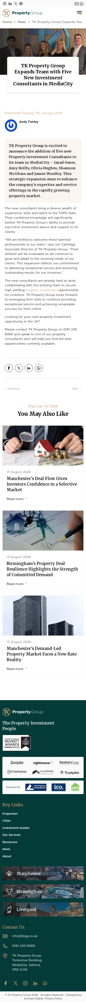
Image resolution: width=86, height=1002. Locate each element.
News (22, 21)
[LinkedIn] (10, 3)
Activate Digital (33, 998)
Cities (6, 820)
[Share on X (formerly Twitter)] (19, 368)
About (6, 856)
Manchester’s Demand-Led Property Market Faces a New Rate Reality (42, 654)
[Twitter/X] (15, 3)
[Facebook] (21, 3)
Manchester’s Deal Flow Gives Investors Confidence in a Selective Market (42, 484)
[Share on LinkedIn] (29, 368)
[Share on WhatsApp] (39, 368)
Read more (17, 498)
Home (7, 21)
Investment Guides (16, 827)
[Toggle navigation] (79, 13)
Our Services (11, 834)
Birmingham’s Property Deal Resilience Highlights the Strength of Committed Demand (42, 569)
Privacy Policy (53, 998)
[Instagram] (4, 3)
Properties (10, 813)
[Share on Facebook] (9, 368)
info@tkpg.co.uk (24, 935)
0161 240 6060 (23, 945)
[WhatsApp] (82, 3)
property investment (41, 289)
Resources (9, 841)
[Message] (77, 3)
